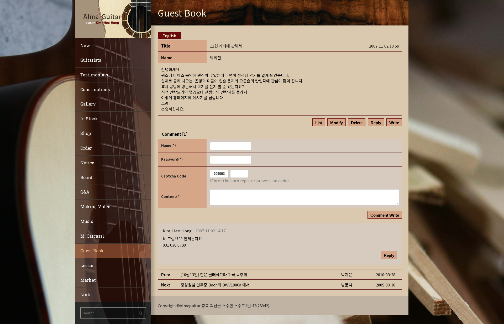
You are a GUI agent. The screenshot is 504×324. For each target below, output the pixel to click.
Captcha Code (173, 176)
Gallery (88, 104)
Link (85, 294)
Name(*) (168, 145)
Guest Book (92, 250)
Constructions (95, 89)
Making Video (95, 206)
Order (86, 148)
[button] (177, 230)
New (85, 45)
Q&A (85, 192)
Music (86, 221)
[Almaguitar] (113, 18)
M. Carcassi (92, 236)
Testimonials (94, 74)
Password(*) (172, 159)
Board (86, 177)
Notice (87, 162)
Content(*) (171, 196)
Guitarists (90, 60)
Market (88, 280)
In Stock (89, 118)
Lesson (87, 265)
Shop (85, 133)
